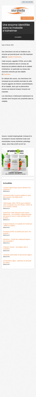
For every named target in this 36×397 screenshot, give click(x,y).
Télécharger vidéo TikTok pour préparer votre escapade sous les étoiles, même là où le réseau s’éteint (17, 205)
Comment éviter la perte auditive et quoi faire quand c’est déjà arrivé (17, 196)
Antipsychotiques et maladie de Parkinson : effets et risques (17, 224)
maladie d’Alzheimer (14, 57)
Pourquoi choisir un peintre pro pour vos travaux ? (17, 232)
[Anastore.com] (15, 162)
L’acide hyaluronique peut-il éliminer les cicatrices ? (16, 188)
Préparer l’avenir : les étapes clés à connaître (15, 248)
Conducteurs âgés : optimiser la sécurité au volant (17, 261)
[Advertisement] (15, 120)
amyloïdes (6, 74)
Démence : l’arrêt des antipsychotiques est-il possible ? (16, 240)
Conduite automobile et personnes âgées (17, 255)
